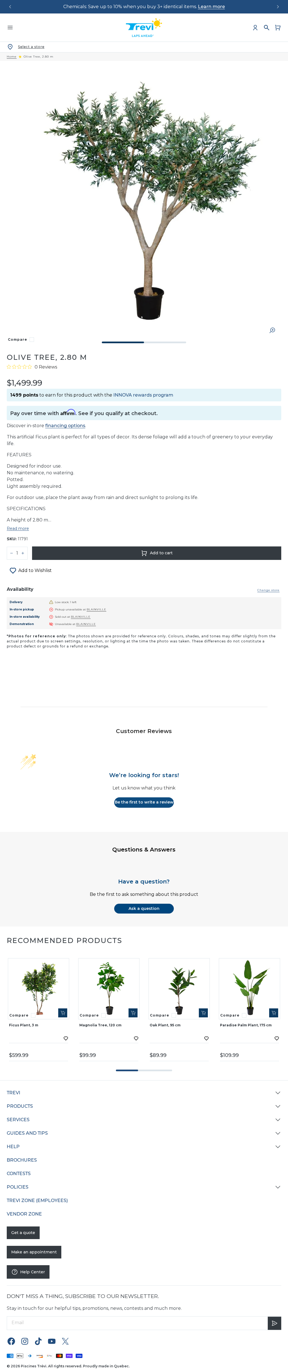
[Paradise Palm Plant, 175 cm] (249, 988)
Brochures (22, 1160)
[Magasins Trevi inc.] (144, 27)
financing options (65, 425)
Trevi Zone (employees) (37, 1200)
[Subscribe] (274, 1323)
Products (20, 1106)
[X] (65, 1341)
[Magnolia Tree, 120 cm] (108, 988)
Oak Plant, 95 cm (165, 1025)
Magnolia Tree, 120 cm (100, 1025)
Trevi (13, 1092)
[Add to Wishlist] (66, 1038)
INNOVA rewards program (143, 395)
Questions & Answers (144, 849)
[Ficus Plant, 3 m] (38, 988)
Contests (19, 1173)
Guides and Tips (27, 1133)
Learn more (211, 6)
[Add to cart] (62, 1012)
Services (18, 1119)
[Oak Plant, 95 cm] (179, 988)
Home (12, 56)
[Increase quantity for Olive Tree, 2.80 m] (23, 553)
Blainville (96, 609)
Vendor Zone (24, 1214)
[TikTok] (38, 1341)
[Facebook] (11, 1341)
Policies (17, 1187)
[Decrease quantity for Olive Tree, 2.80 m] (11, 553)
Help (13, 1146)
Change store (268, 590)
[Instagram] (24, 1341)
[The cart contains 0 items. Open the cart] (277, 27)
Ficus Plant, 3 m (23, 1025)
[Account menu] (255, 27)
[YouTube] (51, 1341)
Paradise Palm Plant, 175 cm (246, 1025)
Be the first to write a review (144, 802)
